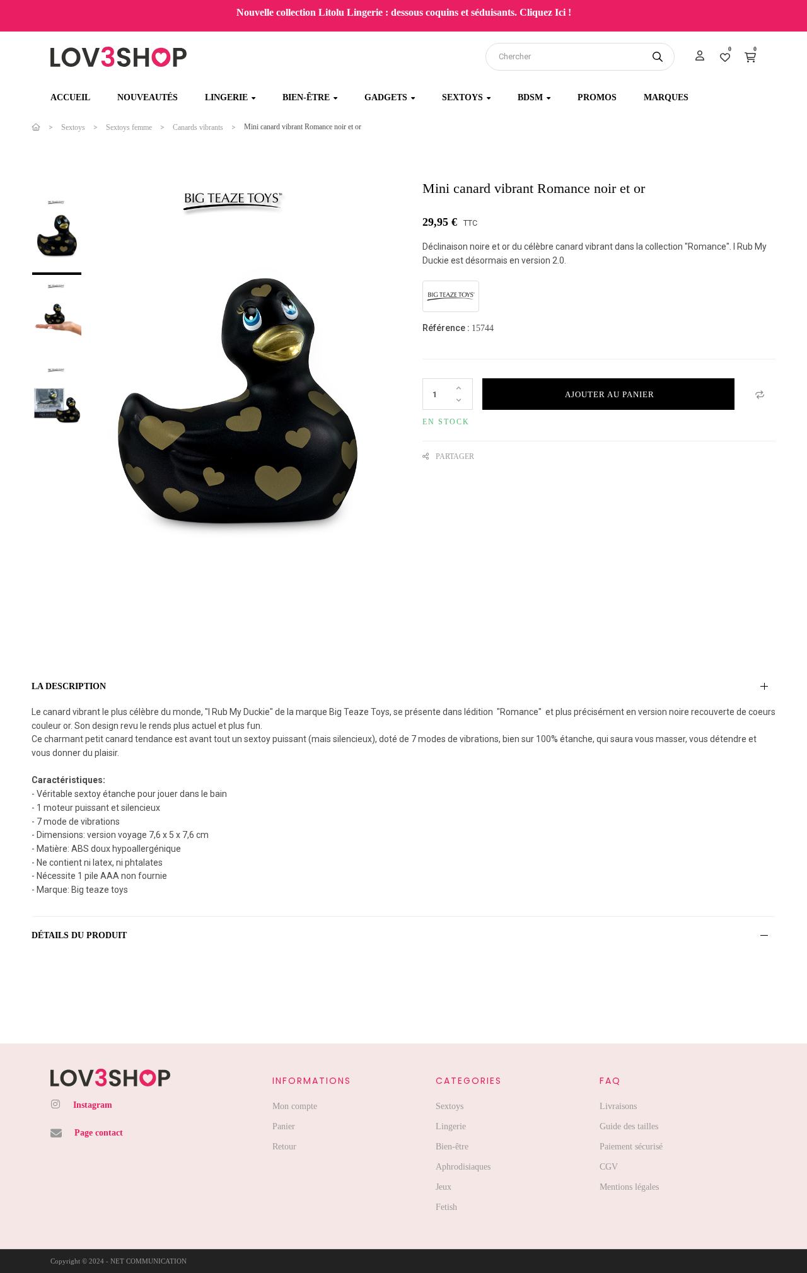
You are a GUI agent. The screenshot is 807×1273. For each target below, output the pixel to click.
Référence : (446, 328)
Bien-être (452, 1146)
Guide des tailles (629, 1126)
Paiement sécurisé (631, 1146)
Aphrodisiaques (463, 1166)
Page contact (98, 1132)
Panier (283, 1126)
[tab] (403, 687)
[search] (657, 57)
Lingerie (451, 1126)
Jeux (443, 1187)
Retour (284, 1146)
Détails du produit (79, 935)
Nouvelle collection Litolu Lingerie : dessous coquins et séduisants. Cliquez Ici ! (403, 12)
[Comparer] (759, 394)
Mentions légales (629, 1187)
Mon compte (294, 1106)
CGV (609, 1166)
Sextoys (449, 1106)
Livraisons (618, 1106)
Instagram (92, 1105)
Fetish (446, 1207)
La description (69, 686)
